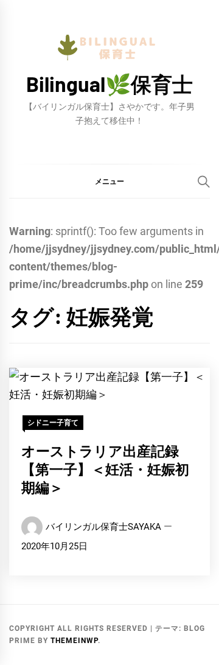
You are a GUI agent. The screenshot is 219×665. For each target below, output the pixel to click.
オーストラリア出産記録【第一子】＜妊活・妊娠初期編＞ (105, 469)
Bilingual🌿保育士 (109, 83)
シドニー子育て (52, 422)
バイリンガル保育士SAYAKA (103, 526)
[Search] (204, 181)
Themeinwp (74, 640)
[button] (109, 181)
